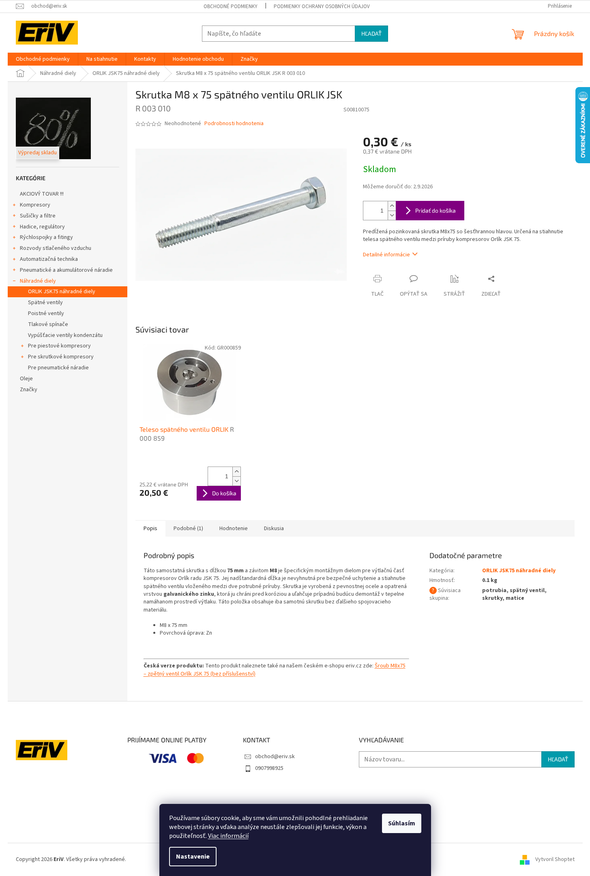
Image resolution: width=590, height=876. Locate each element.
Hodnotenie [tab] (233, 528)
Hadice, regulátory (42, 227)
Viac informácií (228, 835)
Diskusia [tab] (274, 528)
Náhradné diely (38, 281)
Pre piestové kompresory (59, 346)
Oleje (26, 379)
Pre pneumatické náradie (58, 368)
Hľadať (371, 33)
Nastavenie (193, 856)
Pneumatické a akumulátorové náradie (66, 270)
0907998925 (269, 768)
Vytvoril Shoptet (555, 859)
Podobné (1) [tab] (188, 528)
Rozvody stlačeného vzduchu (55, 248)
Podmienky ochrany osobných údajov (322, 6)
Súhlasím (401, 823)
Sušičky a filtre (38, 216)
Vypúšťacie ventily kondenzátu (65, 335)
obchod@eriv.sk (275, 756)
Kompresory (35, 205)
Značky (28, 390)
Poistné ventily (46, 313)
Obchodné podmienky (230, 6)
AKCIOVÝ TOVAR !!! (42, 194)
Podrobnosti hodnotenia (234, 124)
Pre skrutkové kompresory (61, 357)
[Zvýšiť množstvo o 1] (392, 206)
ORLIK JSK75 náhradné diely (61, 292)
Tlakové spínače (48, 324)
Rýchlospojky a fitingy (46, 237)
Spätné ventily (45, 302)
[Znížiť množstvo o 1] (392, 215)
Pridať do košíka (435, 210)
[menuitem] (43, 59)
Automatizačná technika (49, 259)
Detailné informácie (386, 255)
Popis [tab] (150, 528)
